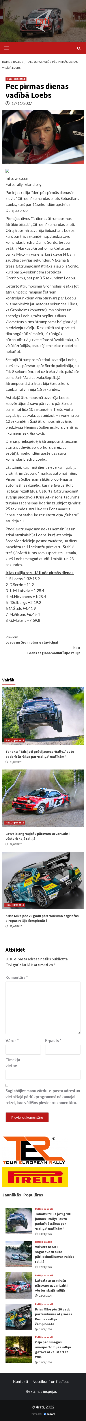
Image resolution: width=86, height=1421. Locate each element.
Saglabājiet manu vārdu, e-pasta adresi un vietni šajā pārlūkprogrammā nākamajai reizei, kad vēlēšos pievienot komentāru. (43, 1096)
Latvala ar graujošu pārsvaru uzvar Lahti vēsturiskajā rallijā (51, 1285)
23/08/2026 (16, 762)
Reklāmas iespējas (41, 1391)
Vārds (12, 1040)
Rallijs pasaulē (16, 78)
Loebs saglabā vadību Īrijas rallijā (53, 650)
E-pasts (53, 1040)
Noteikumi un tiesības (50, 1381)
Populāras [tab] (33, 1195)
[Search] (79, 48)
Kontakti (20, 1381)
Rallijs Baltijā (43, 1241)
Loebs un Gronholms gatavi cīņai (32, 639)
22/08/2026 (16, 844)
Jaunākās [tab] (11, 1195)
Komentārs (17, 977)
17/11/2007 (21, 103)
